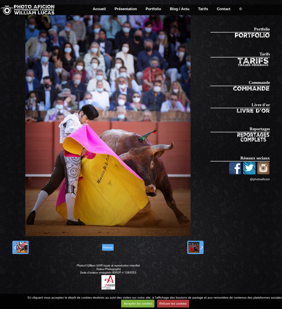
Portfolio (153, 9)
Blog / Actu (179, 9)
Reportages (260, 129)
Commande (259, 82)
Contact (223, 9)
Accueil (99, 9)
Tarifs (203, 9)
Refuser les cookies (173, 303)
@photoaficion (260, 179)
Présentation (126, 9)
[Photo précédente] (20, 247)
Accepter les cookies (138, 303)
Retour (108, 247)
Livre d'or (261, 104)
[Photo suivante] (195, 247)
